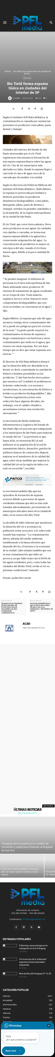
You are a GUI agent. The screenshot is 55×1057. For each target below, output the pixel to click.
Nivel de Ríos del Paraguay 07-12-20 (35, 973)
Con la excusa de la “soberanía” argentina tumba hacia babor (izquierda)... (33, 962)
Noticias (8, 71)
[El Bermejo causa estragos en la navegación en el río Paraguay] (10, 949)
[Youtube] (39, 927)
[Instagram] (24, 927)
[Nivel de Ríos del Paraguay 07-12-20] (10, 977)
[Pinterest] (35, 109)
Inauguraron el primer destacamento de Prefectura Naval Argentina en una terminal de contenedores (11, 608)
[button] (49, 1026)
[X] (29, 109)
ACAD (17, 98)
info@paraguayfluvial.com (34, 919)
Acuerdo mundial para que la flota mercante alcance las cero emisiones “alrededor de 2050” (41, 607)
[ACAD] (10, 98)
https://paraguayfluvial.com (33, 628)
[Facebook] (22, 109)
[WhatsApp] (42, 109)
